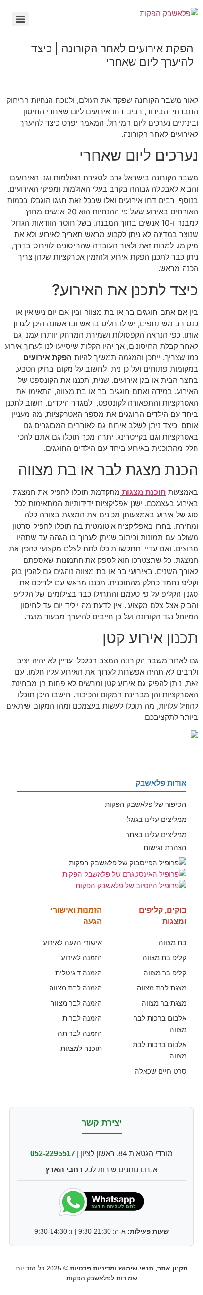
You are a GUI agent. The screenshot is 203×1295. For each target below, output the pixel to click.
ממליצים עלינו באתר (156, 834)
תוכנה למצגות (81, 1048)
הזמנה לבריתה (80, 1033)
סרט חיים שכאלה (160, 1071)
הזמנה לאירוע (81, 958)
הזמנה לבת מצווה (75, 988)
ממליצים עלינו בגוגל (156, 819)
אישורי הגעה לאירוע (72, 943)
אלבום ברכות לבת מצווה (159, 1050)
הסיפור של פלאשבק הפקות (145, 804)
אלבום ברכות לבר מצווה (160, 1023)
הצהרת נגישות (165, 848)
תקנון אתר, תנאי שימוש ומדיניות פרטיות (129, 1268)
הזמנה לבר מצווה (76, 1003)
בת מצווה (172, 943)
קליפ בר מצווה (165, 973)
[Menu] (20, 19)
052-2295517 (52, 1154)
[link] (143, 492)
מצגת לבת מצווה (161, 988)
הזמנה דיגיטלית (78, 973)
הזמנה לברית (82, 1018)
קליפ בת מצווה (164, 958)
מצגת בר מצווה (164, 1003)
